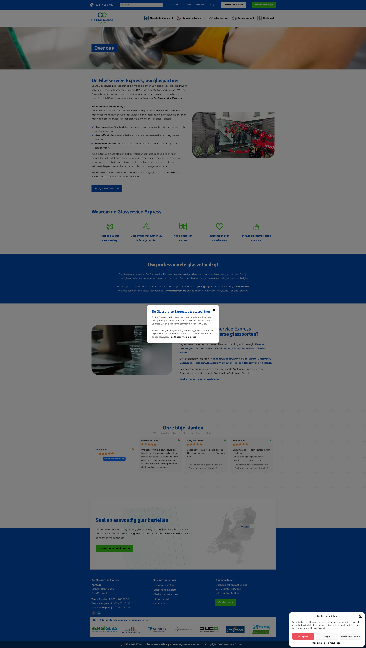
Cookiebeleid (318, 643)
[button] (360, 616)
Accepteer (303, 636)
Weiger (327, 636)
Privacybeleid (333, 643)
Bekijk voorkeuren (350, 636)
